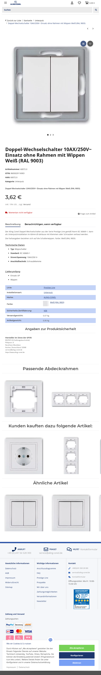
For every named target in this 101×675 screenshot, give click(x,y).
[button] (72, 3)
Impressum (11, 667)
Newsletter (41, 601)
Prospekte (41, 582)
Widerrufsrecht (12, 582)
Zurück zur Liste (14, 20)
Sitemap (8, 587)
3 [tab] (53, 135)
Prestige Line (49, 287)
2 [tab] (50, 135)
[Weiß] (45, 303)
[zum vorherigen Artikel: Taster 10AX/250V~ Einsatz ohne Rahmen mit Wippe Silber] (87, 28)
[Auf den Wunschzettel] (90, 44)
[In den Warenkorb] (7, 37)
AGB (7, 573)
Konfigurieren (77, 655)
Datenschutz (24, 667)
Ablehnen (76, 663)
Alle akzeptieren (77, 648)
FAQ (38, 573)
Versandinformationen (47, 596)
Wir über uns (42, 587)
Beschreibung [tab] (13, 224)
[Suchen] (96, 10)
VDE (45, 310)
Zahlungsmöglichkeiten (47, 592)
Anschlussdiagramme (46, 568)
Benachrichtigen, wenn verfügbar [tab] (43, 224)
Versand (27, 204)
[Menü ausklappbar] (5, 1)
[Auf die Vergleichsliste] (83, 44)
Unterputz (19, 181)
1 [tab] (47, 135)
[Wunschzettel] (79, 3)
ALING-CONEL (50, 297)
